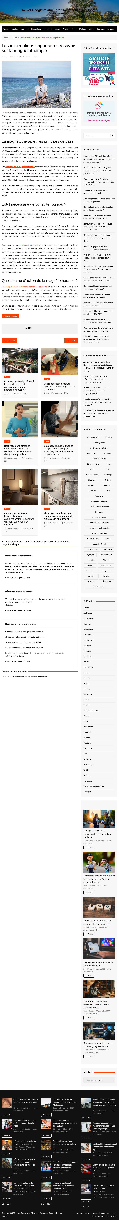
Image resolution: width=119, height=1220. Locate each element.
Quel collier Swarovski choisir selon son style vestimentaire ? (98, 208)
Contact (15, 29)
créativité (92, 491)
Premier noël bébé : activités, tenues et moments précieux (98, 304)
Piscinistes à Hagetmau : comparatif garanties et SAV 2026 (98, 312)
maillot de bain (92, 539)
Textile (86, 770)
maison (108, 539)
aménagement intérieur (99, 448)
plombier (90, 565)
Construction (88, 640)
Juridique (87, 683)
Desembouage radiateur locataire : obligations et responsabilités (97, 216)
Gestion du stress (99, 517)
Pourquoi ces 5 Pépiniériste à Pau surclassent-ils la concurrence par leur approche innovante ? (99, 159)
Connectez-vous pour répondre (18, 578)
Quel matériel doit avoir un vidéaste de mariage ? (97, 402)
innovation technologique (99, 523)
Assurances (88, 619)
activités (108, 437)
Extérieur (87, 646)
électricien (107, 581)
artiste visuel (92, 453)
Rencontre (87, 748)
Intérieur (86, 673)
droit (108, 491)
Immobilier (47, 29)
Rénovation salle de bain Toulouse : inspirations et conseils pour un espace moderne (98, 227)
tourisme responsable (103, 571)
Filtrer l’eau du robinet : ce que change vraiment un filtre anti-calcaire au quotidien (59, 516)
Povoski (9, 394)
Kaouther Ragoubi (13, 458)
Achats (86, 608)
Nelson (86, 388)
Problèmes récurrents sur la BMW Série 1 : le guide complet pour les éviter (97, 258)
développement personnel (99, 507)
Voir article (46, 1115)
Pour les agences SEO (99, 1216)
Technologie (88, 765)
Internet (86, 678)
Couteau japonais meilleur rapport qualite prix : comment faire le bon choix (97, 238)
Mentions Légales (91, 1213)
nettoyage (108, 549)
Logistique (87, 694)
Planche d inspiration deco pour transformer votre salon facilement (97, 321)
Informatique (88, 667)
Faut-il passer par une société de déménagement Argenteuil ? (96, 295)
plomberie (107, 560)
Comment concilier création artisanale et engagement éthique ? (104, 1167)
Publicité (87, 743)
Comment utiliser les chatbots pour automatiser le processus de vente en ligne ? (98, 368)
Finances (87, 651)
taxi (87, 571)
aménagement (99, 443)
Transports (87, 781)
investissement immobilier (99, 528)
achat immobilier (92, 437)
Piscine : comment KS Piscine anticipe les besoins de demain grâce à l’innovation (98, 182)
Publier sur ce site (108, 1213)
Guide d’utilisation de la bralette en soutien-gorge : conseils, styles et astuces (24, 1186)
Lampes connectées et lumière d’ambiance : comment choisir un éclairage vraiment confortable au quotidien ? (19, 519)
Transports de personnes (93, 786)
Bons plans (36, 29)
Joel (47, 393)
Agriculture (87, 613)
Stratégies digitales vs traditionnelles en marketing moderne (97, 834)
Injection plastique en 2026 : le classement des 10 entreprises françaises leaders (96, 339)
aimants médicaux (30, 245)
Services (87, 759)
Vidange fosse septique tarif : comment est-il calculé (95, 191)
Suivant (70, 341)
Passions (87, 732)
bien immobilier (93, 464)
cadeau (92, 469)
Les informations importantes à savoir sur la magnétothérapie (95, 391)
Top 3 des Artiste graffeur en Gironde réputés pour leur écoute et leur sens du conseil (98, 269)
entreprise (99, 512)
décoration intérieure (99, 501)
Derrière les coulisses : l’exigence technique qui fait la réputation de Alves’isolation (97, 170)
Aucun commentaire (90, 930)
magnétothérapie (11, 316)
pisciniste (91, 560)
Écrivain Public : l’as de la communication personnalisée (103, 1188)
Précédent (11, 341)
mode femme (92, 549)
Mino (6, 57)
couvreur (106, 485)
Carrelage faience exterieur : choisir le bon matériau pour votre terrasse (99, 279)
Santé (91, 29)
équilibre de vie (99, 587)
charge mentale (92, 475)
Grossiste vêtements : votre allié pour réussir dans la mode (24, 1123)
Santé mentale (106, 565)
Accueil (6, 29)
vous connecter (18, 677)
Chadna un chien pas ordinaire (27, 569)
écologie (91, 581)
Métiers (86, 716)
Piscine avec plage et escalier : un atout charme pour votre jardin (63, 1186)
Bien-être (25, 29)
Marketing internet (90, 711)
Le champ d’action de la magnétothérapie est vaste (24, 287)
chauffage (108, 475)
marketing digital (99, 544)
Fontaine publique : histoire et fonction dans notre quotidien (99, 200)
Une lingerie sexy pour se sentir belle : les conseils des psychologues (98, 413)
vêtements (106, 576)
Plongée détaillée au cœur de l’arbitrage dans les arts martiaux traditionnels (65, 1165)
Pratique (82, 29)
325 (48, 1204)
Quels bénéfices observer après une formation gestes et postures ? (59, 386)
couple (91, 485)
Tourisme (100, 29)
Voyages (110, 29)
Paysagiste (90, 555)
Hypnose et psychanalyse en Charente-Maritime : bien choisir (96, 248)
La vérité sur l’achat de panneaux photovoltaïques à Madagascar (64, 1102)
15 (8, 1204)
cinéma (107, 480)
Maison (66, 29)
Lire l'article (89, 847)
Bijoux (108, 464)
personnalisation (106, 555)
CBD (107, 469)
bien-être (107, 453)
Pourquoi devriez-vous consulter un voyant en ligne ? (64, 1144)
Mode (74, 29)
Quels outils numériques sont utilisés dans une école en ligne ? (105, 1147)
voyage (90, 576)
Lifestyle (86, 689)
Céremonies (88, 635)
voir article (7, 1115)
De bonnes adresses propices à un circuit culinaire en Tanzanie (65, 1123)
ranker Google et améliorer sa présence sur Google (59, 10)
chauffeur (91, 480)
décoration (99, 496)
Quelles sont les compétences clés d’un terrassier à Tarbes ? (97, 287)
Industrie (87, 662)
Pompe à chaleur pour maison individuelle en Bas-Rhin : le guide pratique (104, 1126)
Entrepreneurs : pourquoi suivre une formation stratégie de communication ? (99, 879)
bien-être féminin (99, 459)
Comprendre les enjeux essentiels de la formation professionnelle (96, 1004)
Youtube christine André (93, 399)
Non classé (88, 727)
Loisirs (57, 29)
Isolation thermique (99, 533)
